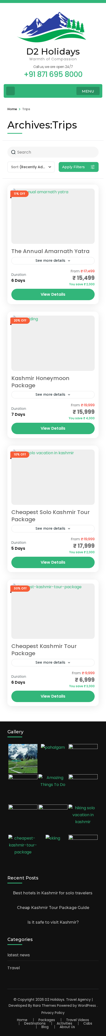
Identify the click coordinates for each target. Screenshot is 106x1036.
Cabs (87, 1023)
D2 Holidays (53, 51)
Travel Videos (77, 1019)
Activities (64, 1023)
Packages (46, 1019)
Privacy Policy (53, 1012)
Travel (13, 968)
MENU (88, 91)
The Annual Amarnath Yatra (50, 251)
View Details (53, 294)
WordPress (87, 1005)
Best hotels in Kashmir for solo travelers (53, 893)
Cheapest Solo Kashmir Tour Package (50, 515)
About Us (67, 1026)
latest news (18, 955)
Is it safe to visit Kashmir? (53, 922)
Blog (45, 1026)
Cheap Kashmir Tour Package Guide (53, 907)
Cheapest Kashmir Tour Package (44, 649)
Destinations (35, 1023)
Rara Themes (44, 1005)
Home (22, 1019)
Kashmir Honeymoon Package (40, 381)
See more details (50, 260)
